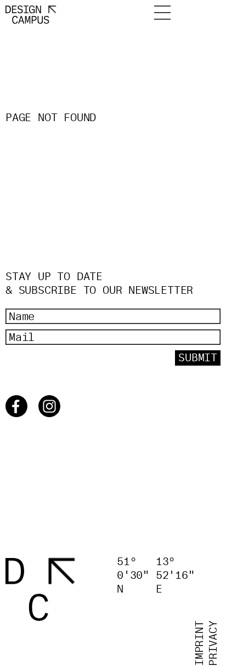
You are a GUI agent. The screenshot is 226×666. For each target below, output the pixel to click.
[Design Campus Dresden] (40, 588)
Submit (197, 357)
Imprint (199, 643)
